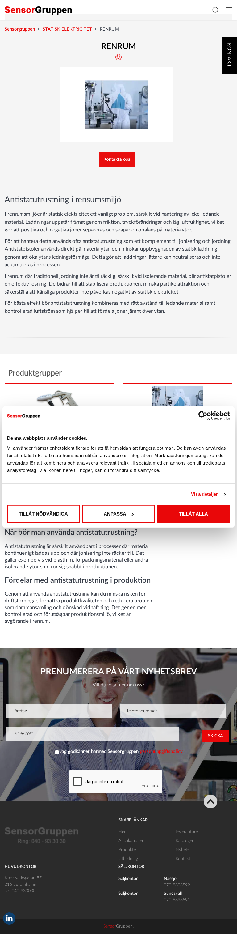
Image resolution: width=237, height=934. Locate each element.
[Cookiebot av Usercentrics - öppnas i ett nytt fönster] (203, 415)
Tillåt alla (193, 513)
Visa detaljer (204, 494)
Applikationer (130, 840)
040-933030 (23, 891)
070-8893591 (177, 900)
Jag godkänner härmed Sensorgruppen (121, 751)
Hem (122, 832)
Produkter (127, 849)
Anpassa (115, 513)
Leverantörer (187, 832)
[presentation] (116, 782)
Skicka (215, 736)
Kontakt (183, 858)
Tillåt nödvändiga (43, 513)
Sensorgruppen (20, 29)
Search (215, 9)
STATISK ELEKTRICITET (67, 29)
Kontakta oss (116, 159)
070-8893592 (177, 885)
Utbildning (128, 858)
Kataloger (184, 840)
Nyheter (183, 849)
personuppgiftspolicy (161, 751)
